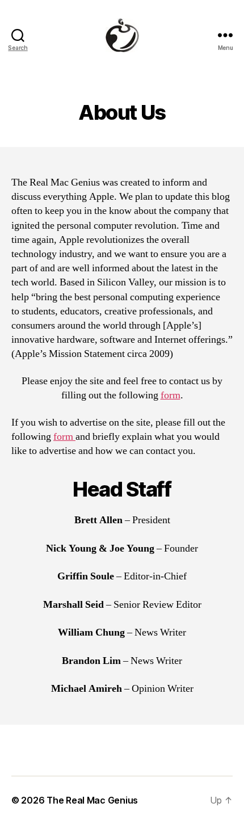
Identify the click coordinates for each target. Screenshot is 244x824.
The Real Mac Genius (92, 800)
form (170, 395)
